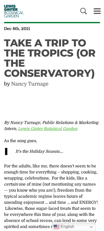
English (67, 226)
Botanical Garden (12, 11)
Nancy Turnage (29, 84)
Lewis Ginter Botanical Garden (47, 128)
